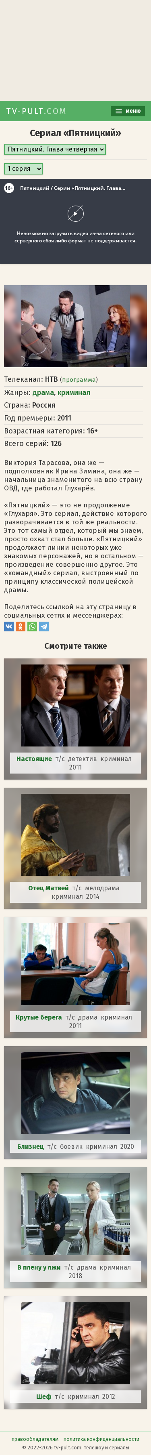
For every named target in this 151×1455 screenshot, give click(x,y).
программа (79, 379)
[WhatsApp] (32, 629)
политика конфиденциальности (101, 1439)
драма (43, 392)
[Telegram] (44, 629)
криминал (74, 392)
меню (132, 110)
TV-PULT (36, 111)
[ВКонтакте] (9, 629)
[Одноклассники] (20, 629)
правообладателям (35, 1439)
